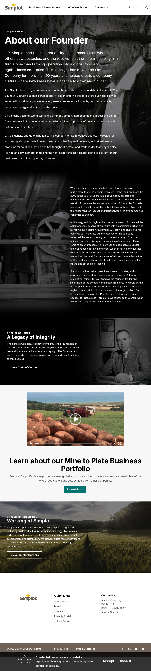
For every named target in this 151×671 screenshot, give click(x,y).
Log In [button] (133, 7)
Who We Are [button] (76, 7)
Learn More (74, 489)
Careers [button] (100, 7)
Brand (57, 606)
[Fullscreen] (119, 443)
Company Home (14, 31)
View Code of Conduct (25, 367)
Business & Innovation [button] (43, 7)
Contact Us (60, 611)
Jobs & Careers (63, 621)
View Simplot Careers (24, 555)
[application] (75, 419)
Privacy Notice (62, 649)
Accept (108, 661)
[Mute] (115, 443)
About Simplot (62, 601)
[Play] (75, 419)
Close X (124, 661)
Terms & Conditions (84, 649)
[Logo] (14, 7)
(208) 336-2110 (109, 611)
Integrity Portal (62, 616)
